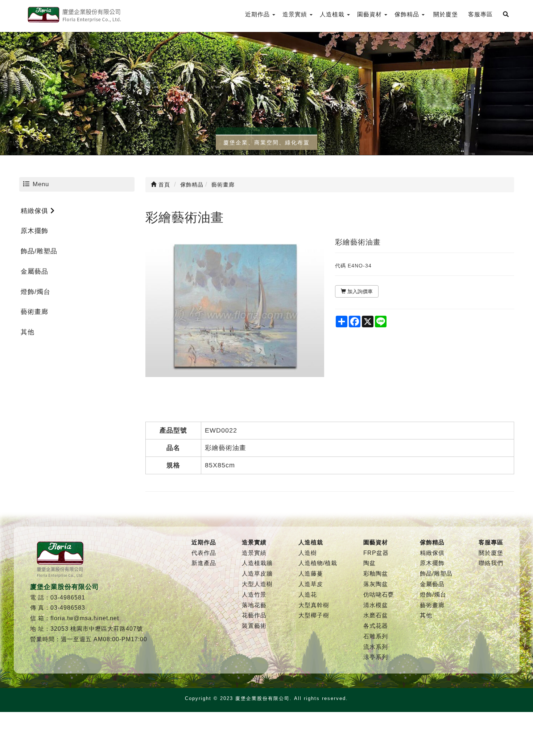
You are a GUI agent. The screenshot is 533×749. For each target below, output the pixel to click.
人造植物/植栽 (317, 563)
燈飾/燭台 (35, 291)
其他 (27, 332)
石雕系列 (375, 636)
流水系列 (375, 647)
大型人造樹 (257, 584)
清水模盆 (375, 605)
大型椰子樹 (313, 615)
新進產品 (203, 563)
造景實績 (254, 553)
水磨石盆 (375, 615)
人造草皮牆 (257, 573)
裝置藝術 (254, 626)
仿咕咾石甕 (378, 595)
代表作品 (203, 553)
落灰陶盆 (375, 584)
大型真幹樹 (313, 605)
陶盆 (369, 563)
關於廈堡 (491, 553)
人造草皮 (310, 584)
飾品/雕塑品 (39, 251)
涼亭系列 (375, 657)
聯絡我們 (491, 563)
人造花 (307, 595)
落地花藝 (254, 605)
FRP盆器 (376, 553)
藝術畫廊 (34, 311)
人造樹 (307, 553)
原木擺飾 (34, 230)
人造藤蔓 (310, 573)
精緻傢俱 (35, 210)
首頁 (163, 184)
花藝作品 (254, 615)
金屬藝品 (34, 271)
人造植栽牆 (257, 563)
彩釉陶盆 (375, 573)
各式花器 (375, 626)
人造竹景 (254, 595)
